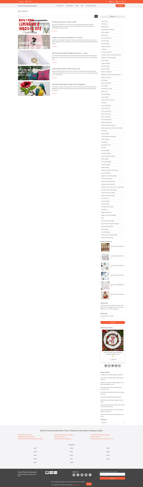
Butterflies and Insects (106, 88)
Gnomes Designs (105, 150)
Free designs (104, 142)
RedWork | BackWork (106, 212)
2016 (107, 459)
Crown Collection (105, 108)
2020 (71, 455)
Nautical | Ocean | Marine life (108, 184)
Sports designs (104, 229)
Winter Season (104, 35)
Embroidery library (91, 5)
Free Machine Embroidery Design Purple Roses (111, 374)
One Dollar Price (105, 198)
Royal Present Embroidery (27, 6)
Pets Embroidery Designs (107, 206)
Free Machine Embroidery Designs (100, 435)
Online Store (59, 5)
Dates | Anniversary (106, 116)
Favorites (29, 1)
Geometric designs (105, 153)
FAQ (82, 5)
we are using (76, 485)
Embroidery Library (59, 437)
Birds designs (104, 80)
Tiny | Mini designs (105, 232)
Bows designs (104, 86)
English (113, 1)
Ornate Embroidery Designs (108, 195)
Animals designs (105, 43)
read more (54, 31)
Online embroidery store (25, 435)
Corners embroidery (106, 111)
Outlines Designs (105, 201)
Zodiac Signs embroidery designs (109, 235)
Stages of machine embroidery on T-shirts (67, 37)
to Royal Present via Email (106, 316)
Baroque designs (105, 69)
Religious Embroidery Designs (108, 215)
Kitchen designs (105, 167)
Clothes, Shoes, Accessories (108, 100)
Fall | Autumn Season (106, 38)
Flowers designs (105, 133)
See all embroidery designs (108, 221)
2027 (35, 448)
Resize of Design (95, 437)
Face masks (104, 131)
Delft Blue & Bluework (106, 122)
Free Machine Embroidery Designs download (30, 439)
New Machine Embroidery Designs (63, 435)
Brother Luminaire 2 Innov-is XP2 (64, 22)
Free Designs (69, 5)
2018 (35, 459)
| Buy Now (112, 359)
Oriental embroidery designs (108, 192)
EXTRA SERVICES (105, 32)
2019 (107, 455)
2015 (35, 462)
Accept (89, 484)
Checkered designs (105, 94)
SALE (102, 218)
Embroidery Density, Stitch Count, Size (66, 69)
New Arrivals (104, 21)
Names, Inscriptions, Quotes (108, 181)
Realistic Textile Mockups (107, 237)
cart (124, 1)
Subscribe (112, 322)
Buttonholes (104, 91)
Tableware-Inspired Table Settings (109, 170)
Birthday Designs (105, 66)
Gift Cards (103, 147)
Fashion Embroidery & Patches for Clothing (111, 128)
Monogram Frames (106, 145)
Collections (104, 102)
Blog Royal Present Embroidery (26, 437)
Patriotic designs (105, 204)
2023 (71, 452)
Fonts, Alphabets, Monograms (108, 136)
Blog (77, 5)
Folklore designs (105, 139)
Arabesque (104, 49)
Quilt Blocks (104, 209)
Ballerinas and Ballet (106, 71)
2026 (71, 448)
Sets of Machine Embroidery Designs (110, 223)
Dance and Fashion (106, 114)
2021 (35, 455)
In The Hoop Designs (106, 161)
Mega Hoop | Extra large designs (109, 176)
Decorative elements (106, 119)
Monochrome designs (106, 178)
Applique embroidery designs (108, 57)
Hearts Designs (105, 159)
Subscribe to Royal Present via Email (109, 472)
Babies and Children (106, 77)
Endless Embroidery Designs (108, 125)
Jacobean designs (105, 164)
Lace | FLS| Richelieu (106, 173)
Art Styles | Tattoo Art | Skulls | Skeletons (111, 55)
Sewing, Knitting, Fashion (107, 226)
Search (113, 16)
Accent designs (105, 60)
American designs (105, 63)
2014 (71, 462)
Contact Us (120, 5)
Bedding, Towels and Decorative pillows (111, 74)
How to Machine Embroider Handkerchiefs (110, 397)
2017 (71, 459)
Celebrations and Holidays (107, 29)
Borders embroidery (106, 83)
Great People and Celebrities (108, 156)
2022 (107, 452)
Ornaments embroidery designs (109, 190)
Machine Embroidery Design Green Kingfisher (69, 84)
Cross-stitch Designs (106, 105)
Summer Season (105, 41)
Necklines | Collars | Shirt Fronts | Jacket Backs (112, 187)
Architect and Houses (106, 52)
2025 (107, 448)
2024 (35, 452)
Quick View (112, 341)
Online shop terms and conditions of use (102, 439)
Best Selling (104, 24)
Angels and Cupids (105, 46)
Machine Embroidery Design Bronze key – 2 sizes (70, 53)
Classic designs (105, 97)
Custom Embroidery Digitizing (62, 439)
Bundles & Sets (105, 26)
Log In (21, 1)
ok (96, 16)
